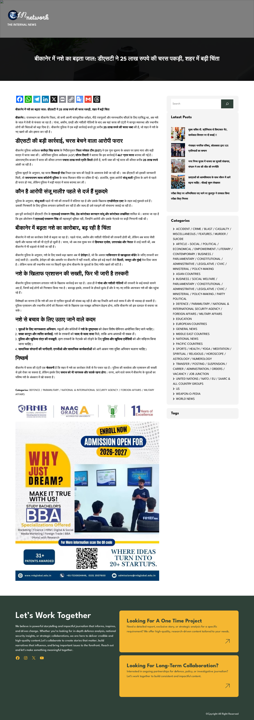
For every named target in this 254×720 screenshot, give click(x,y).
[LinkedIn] (45, 100)
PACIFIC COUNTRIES (189, 344)
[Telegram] (37, 100)
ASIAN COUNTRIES (188, 274)
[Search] (227, 103)
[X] (54, 100)
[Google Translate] (79, 100)
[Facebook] (19, 100)
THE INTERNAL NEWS (21, 24)
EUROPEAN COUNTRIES (191, 324)
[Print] (62, 100)
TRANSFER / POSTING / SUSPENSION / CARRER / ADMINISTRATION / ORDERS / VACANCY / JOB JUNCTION (200, 369)
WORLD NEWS (185, 399)
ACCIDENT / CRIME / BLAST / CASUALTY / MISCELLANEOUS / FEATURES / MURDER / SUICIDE (202, 234)
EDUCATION (184, 319)
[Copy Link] (71, 100)
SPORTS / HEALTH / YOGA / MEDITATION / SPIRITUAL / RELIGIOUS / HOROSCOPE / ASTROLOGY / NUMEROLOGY (202, 354)
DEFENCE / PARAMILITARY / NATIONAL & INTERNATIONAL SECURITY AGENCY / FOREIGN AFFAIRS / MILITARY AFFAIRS (201, 309)
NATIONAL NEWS (187, 339)
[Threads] (96, 100)
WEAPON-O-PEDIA (188, 394)
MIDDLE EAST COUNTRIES (193, 334)
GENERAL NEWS (186, 329)
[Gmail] (88, 100)
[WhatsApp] (28, 100)
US (178, 389)
